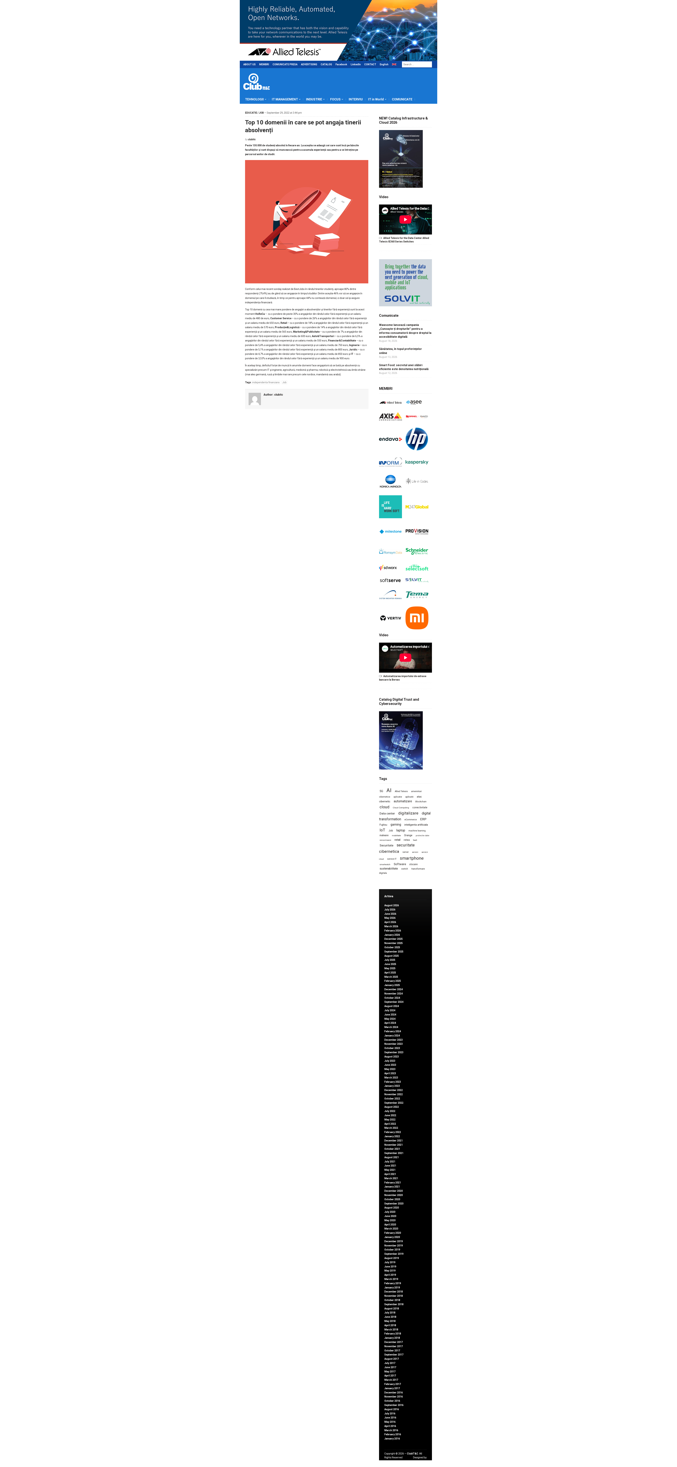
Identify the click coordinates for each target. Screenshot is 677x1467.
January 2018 (392, 1337)
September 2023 (393, 1052)
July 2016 (389, 1413)
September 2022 (393, 1102)
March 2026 (391, 926)
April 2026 (390, 922)
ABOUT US (249, 64)
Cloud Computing (401, 807)
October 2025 (392, 947)
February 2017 (392, 1384)
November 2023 (393, 1043)
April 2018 (390, 1325)
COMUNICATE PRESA (285, 64)
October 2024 (392, 997)
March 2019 (391, 1279)
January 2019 (392, 1287)
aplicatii (409, 796)
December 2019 (393, 1241)
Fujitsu (383, 824)
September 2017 (393, 1354)
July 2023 (389, 1060)
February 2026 (392, 930)
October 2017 (392, 1350)
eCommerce (410, 819)
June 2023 (390, 1064)
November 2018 (393, 1295)
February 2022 (392, 1132)
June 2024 (390, 1014)
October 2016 (392, 1400)
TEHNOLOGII (254, 99)
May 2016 (389, 1421)
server (405, 852)
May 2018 (389, 1321)
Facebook (341, 64)
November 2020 (393, 1195)
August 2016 (391, 1409)
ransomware (385, 840)
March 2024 (391, 1027)
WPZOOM (421, 1461)
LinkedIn (356, 64)
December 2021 (393, 1140)
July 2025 (389, 959)
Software (400, 864)
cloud (384, 807)
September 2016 (393, 1405)
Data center (387, 813)
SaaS (415, 840)
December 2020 (393, 1190)
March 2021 (391, 1178)
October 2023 (392, 1048)
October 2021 (392, 1148)
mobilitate (396, 835)
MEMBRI (264, 64)
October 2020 (392, 1199)
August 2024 (391, 1006)
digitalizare (408, 813)
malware (384, 835)
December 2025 (393, 938)
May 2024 (389, 1018)
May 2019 (389, 1270)
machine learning (417, 830)
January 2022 (392, 1136)
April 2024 (390, 1022)
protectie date (422, 835)
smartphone (412, 858)
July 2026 (389, 909)
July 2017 (389, 1363)
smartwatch (385, 864)
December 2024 (393, 989)
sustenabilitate (389, 868)
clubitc (252, 139)
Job (284, 382)
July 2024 (389, 1010)
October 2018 (392, 1300)
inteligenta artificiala (416, 824)
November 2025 (393, 943)
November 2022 (393, 1094)
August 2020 (391, 1207)
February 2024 (392, 1031)
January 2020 (392, 1237)
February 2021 (392, 1182)
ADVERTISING (309, 64)
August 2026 (391, 905)
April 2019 (390, 1274)
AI (388, 790)
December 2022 (393, 1090)
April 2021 (390, 1174)
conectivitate (419, 807)
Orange (408, 835)
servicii (415, 852)
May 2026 (389, 917)
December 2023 (393, 1039)
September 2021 (393, 1153)
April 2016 (390, 1426)
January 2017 (392, 1388)
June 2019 (390, 1266)
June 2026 (390, 913)
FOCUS (335, 99)
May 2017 (389, 1371)
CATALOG (326, 64)
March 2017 (391, 1379)
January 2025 (392, 985)
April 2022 (390, 1123)
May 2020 (389, 1220)
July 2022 (389, 1111)
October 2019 (392, 1249)
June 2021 (390, 1165)
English (384, 64)
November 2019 (393, 1245)
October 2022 (392, 1098)
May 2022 (389, 1119)
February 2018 (392, 1333)
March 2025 (391, 976)
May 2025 (389, 968)
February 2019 (392, 1283)
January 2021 (392, 1186)
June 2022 (390, 1115)
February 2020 (392, 1232)
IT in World (376, 99)
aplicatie (398, 797)
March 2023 (391, 1077)
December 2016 (393, 1392)
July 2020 (389, 1211)
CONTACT (370, 64)
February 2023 (392, 1081)
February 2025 (392, 980)
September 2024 (393, 1001)
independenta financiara (265, 382)
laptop (400, 830)
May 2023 (389, 1069)
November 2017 (393, 1346)
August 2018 (391, 1308)
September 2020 (393, 1203)
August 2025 (391, 955)
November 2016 (393, 1396)
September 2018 (393, 1304)
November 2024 (393, 993)
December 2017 (393, 1342)
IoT (382, 830)
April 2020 (390, 1224)
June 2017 (390, 1367)
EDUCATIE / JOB (254, 112)
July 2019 (389, 1262)
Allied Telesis (401, 791)
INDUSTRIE (314, 99)
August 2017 (391, 1358)
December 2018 (393, 1291)
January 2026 (392, 934)
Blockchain (420, 801)
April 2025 (390, 972)
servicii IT (392, 859)
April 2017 (390, 1375)
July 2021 (389, 1161)
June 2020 (390, 1216)
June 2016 (390, 1417)
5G (381, 791)
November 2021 (393, 1144)
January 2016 (392, 1438)
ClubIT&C (412, 1453)
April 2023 (390, 1073)
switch (404, 868)
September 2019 (393, 1253)
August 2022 (391, 1106)
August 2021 (391, 1157)
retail (397, 839)
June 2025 (390, 964)
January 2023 (392, 1085)
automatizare (403, 801)
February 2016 (392, 1434)
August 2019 (391, 1258)
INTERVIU (356, 99)
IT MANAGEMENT (285, 99)
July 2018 (389, 1312)
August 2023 (391, 1056)
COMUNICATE (402, 99)
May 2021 (389, 1169)
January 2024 (392, 1035)
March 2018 (391, 1329)
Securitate (386, 845)
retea (407, 839)
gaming (396, 824)
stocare (413, 864)
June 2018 (390, 1316)
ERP (423, 819)
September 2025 (393, 951)
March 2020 (391, 1228)
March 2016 (391, 1430)
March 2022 (391, 1127)
